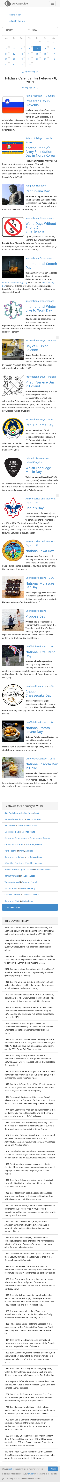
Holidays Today (14, 15)
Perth (21, 851)
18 (7, 58)
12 (15, 53)
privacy (30, 1474)
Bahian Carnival (12, 876)
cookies (11, 1469)
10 (54, 48)
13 (23, 53)
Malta (32, 832)
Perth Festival (11, 851)
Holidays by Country (16, 21)
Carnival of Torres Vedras (16, 838)
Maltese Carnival (12, 832)
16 (46, 53)
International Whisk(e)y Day (14, 282)
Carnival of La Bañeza (14, 857)
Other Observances (36, 758)
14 (30, 53)
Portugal (47, 838)
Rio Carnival (10, 825)
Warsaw (26, 882)
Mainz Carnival (11, 888)
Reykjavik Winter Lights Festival (19, 869)
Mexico (38, 844)
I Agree (53, 1469)
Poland (33, 882)
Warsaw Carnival (12, 882)
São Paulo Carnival (13, 813)
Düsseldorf (29, 863)
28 (30, 64)
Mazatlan (30, 844)
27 (23, 64)
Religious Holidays (35, 185)
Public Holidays (34, 95)
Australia (29, 851)
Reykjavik (39, 869)
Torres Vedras (36, 838)
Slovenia (35, 895)
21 (30, 58)
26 (15, 64)
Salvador (25, 876)
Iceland (48, 869)
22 (38, 58)
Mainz (23, 888)
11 (7, 53)
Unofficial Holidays (35, 577)
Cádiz (24, 901)
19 (15, 58)
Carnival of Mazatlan (14, 844)
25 (7, 64)
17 (54, 53)
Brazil (36, 813)
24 (54, 58)
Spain (39, 857)
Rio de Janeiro (24, 825)
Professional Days (35, 340)
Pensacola (31, 819)
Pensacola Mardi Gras (14, 819)
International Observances (39, 218)
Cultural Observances (37, 458)
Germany (39, 863)
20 (23, 58)
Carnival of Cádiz (12, 901)
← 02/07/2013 (30, 72)
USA (39, 819)
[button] (52, 3)
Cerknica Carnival (12, 895)
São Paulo (28, 813)
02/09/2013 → (30, 88)
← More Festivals (12, 907)
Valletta (25, 832)
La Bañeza (31, 857)
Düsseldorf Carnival (13, 863)
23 (46, 58)
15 (38, 53)
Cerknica (27, 895)
